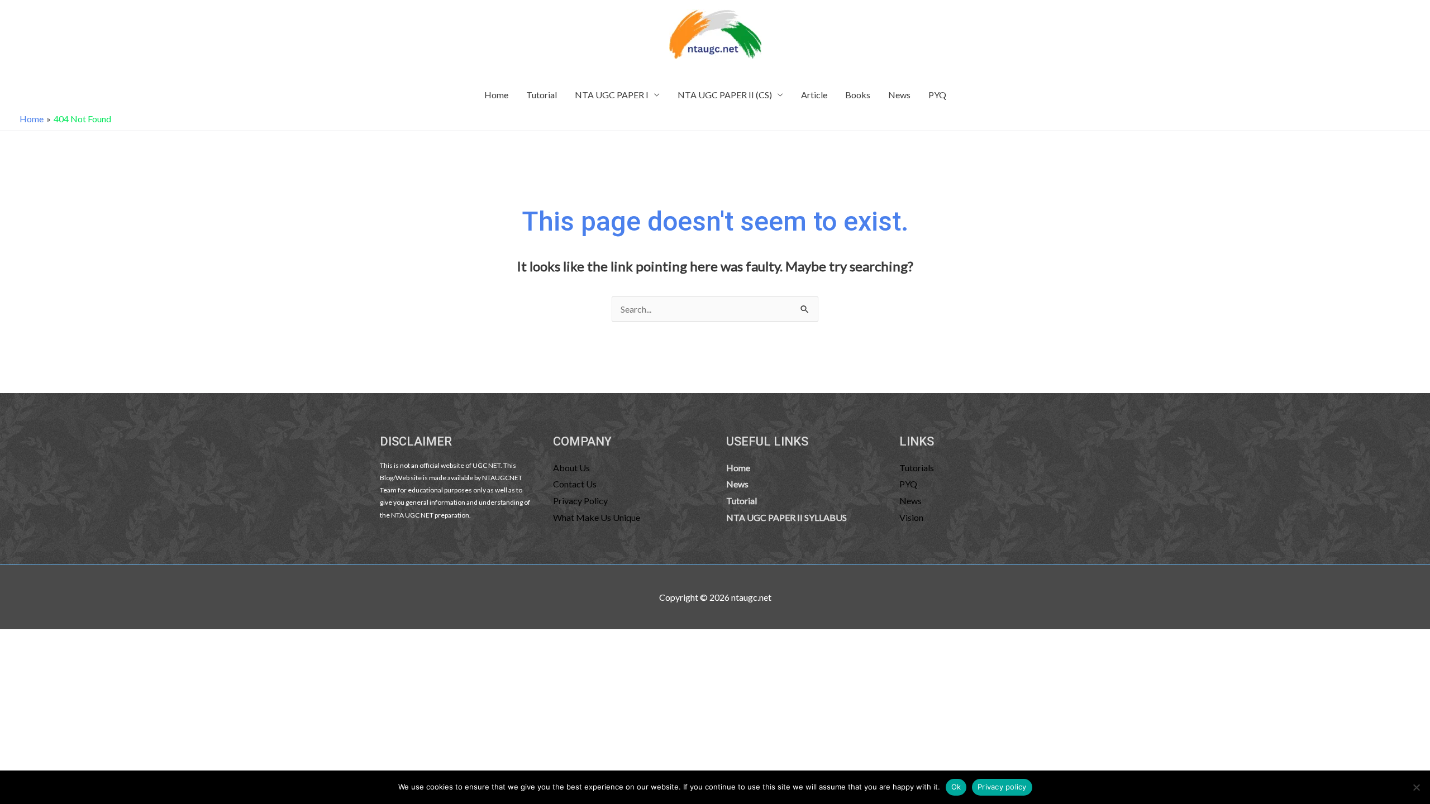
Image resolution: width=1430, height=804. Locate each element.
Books (857, 94)
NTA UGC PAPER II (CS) (725, 94)
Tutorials (916, 467)
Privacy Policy (580, 500)
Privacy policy (1002, 786)
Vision (911, 517)
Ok (956, 786)
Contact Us (575, 483)
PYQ (937, 94)
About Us (571, 467)
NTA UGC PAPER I (612, 94)
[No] (1416, 787)
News (899, 94)
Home (496, 94)
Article (814, 94)
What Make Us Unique (596, 517)
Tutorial (541, 94)
